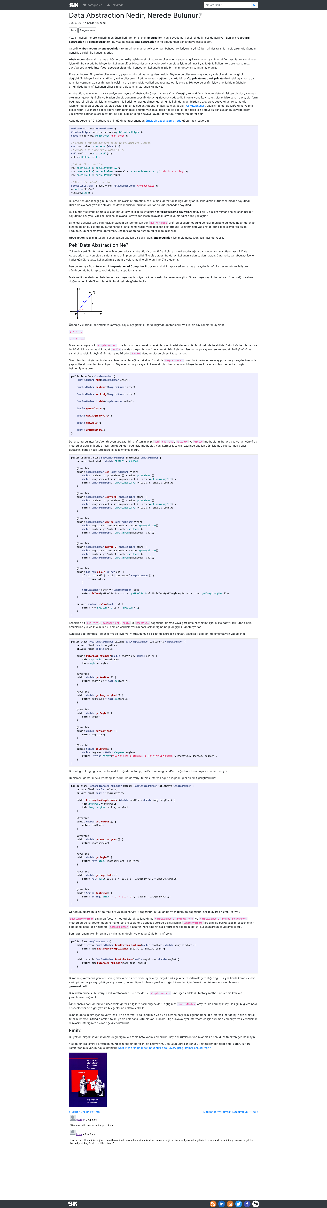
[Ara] (254, 5)
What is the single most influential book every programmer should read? (164, 1047)
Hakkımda (116, 5)
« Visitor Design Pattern (84, 1111)
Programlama (87, 30)
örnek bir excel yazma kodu (163, 120)
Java (73, 30)
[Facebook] (247, 1204)
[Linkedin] (221, 1204)
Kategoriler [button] (95, 5)
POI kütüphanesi (194, 105)
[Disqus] (163, 1156)
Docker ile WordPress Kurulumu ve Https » (230, 1111)
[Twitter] (238, 1204)
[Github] (255, 1204)
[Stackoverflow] (230, 1204)
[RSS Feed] (213, 1204)
